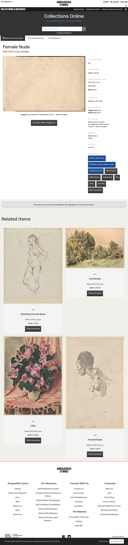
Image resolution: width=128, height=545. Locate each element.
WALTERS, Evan (11, 51)
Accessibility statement (78, 517)
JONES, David (35, 319)
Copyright (79, 525)
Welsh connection (95, 190)
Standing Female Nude (33, 314)
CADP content (94, 177)
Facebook (79, 502)
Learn (17, 497)
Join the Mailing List (78, 497)
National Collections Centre (112, 9)
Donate (106, 2)
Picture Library (109, 502)
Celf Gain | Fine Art (95, 171)
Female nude (107, 177)
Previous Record (36, 38)
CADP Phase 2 (111, 171)
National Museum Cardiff (48, 489)
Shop (17, 510)
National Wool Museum (48, 513)
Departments (79, 9)
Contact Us (78, 489)
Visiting (17, 489)
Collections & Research (13, 9)
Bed (117, 177)
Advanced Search (65, 33)
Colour (91, 183)
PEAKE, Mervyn (98, 445)
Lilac (33, 425)
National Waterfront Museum (48, 500)
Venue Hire (17, 514)
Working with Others (109, 510)
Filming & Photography (109, 514)
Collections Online (93, 9)
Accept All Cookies (116, 541)
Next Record (55, 38)
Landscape (95, 278)
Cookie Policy (55, 541)
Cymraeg (123, 2)
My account (114, 2)
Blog (17, 502)
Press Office (109, 497)
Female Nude (95, 439)
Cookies (78, 521)
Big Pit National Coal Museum (48, 505)
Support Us (17, 506)
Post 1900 (101, 183)
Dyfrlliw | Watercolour (96, 158)
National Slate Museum (48, 509)
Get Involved (79, 493)
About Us (109, 489)
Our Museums (6, 1)
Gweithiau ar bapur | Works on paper (101, 164)
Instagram (78, 506)
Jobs (109, 493)
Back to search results (13, 38)
